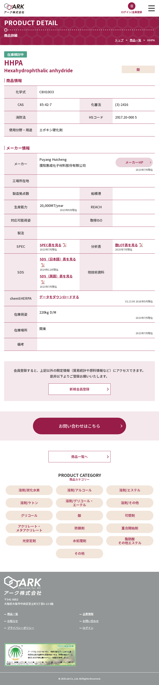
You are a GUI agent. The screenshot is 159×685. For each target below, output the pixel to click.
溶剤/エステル (129, 489)
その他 (79, 553)
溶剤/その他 (130, 502)
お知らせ (12, 621)
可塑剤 (130, 515)
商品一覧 (135, 40)
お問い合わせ (91, 621)
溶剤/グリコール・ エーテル (79, 502)
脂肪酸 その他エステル (129, 540)
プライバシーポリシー (20, 628)
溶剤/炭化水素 (29, 489)
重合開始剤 (130, 527)
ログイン (88, 628)
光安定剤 (29, 540)
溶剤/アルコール (79, 489)
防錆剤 (79, 527)
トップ (119, 40)
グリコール (29, 515)
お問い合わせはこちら (79, 426)
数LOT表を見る (126, 244)
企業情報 (88, 614)
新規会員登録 (79, 389)
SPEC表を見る (50, 244)
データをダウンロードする (59, 296)
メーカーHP (134, 162)
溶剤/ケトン (29, 502)
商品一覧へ (79, 456)
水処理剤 (79, 540)
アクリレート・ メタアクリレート (29, 528)
